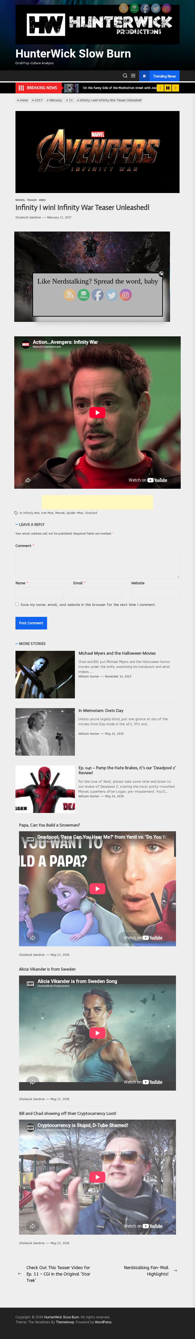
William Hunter (88, 676)
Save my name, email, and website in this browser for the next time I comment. (88, 605)
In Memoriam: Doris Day (100, 710)
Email (79, 583)
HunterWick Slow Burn (73, 53)
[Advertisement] (97, 502)
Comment (24, 546)
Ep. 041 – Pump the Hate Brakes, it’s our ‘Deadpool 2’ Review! (127, 770)
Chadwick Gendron (28, 217)
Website (138, 583)
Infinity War (31, 513)
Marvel (60, 513)
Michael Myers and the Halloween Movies (117, 653)
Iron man (47, 513)
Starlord (91, 513)
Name (21, 583)
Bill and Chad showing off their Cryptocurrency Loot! (67, 1113)
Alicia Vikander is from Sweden (47, 969)
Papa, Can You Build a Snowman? (49, 825)
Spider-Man (75, 513)
